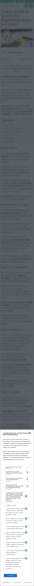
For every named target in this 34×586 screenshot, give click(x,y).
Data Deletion (6, 582)
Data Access (17, 582)
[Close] (30, 433)
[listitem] (17, 467)
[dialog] (17, 508)
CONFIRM (10, 575)
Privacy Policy (28, 582)
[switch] (26, 472)
